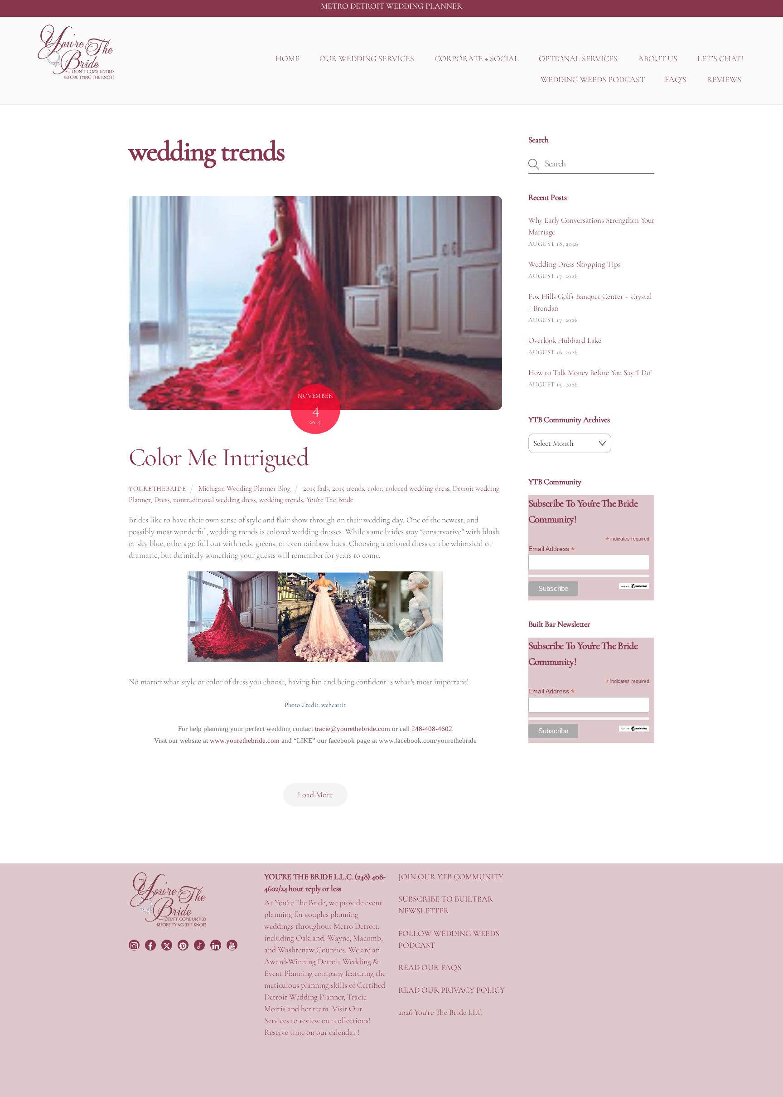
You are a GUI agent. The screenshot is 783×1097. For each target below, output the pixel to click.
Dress (161, 499)
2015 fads (316, 488)
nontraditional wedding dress (214, 499)
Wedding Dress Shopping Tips (574, 264)
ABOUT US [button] (657, 58)
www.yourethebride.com (245, 740)
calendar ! (344, 1032)
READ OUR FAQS (429, 967)
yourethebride (157, 488)
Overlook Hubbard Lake (564, 340)
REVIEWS (724, 79)
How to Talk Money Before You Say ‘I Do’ (590, 372)
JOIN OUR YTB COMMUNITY (450, 877)
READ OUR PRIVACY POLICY (451, 990)
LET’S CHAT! (720, 58)
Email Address (551, 549)
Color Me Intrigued (219, 457)
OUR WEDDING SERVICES (366, 58)
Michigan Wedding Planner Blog (244, 488)
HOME (288, 58)
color (374, 488)
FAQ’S (675, 79)
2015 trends (348, 488)
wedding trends (281, 499)
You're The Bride (329, 499)
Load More (315, 795)
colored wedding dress (417, 488)
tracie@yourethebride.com (352, 728)
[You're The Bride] (168, 926)
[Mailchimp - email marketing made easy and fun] (634, 586)
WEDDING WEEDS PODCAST (593, 79)
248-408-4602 (431, 728)
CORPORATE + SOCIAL (477, 58)
